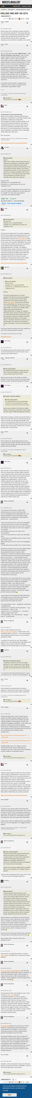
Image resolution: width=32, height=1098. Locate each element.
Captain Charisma (10, 357)
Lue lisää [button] (5, 1090)
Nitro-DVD (10, 995)
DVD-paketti (4, 955)
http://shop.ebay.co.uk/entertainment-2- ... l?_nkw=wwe (15, 736)
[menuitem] (3, 6)
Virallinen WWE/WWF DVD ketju (14, 13)
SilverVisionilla (5, 1026)
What (5, 105)
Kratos (6, 44)
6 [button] (23, 18)
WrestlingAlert (11, 2)
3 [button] (17, 18)
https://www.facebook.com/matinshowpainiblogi (14, 143)
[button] (9, 19)
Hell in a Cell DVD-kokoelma (9, 632)
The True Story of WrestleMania (10, 971)
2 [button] (15, 18)
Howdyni (6, 21)
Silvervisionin (22, 238)
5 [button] (21, 18)
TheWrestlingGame (6, 336)
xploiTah (6, 267)
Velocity (6, 147)
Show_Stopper (5, 707)
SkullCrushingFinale (9, 501)
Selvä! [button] (9, 1095)
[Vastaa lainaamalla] (27, 23)
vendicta (6, 649)
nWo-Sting (7, 340)
